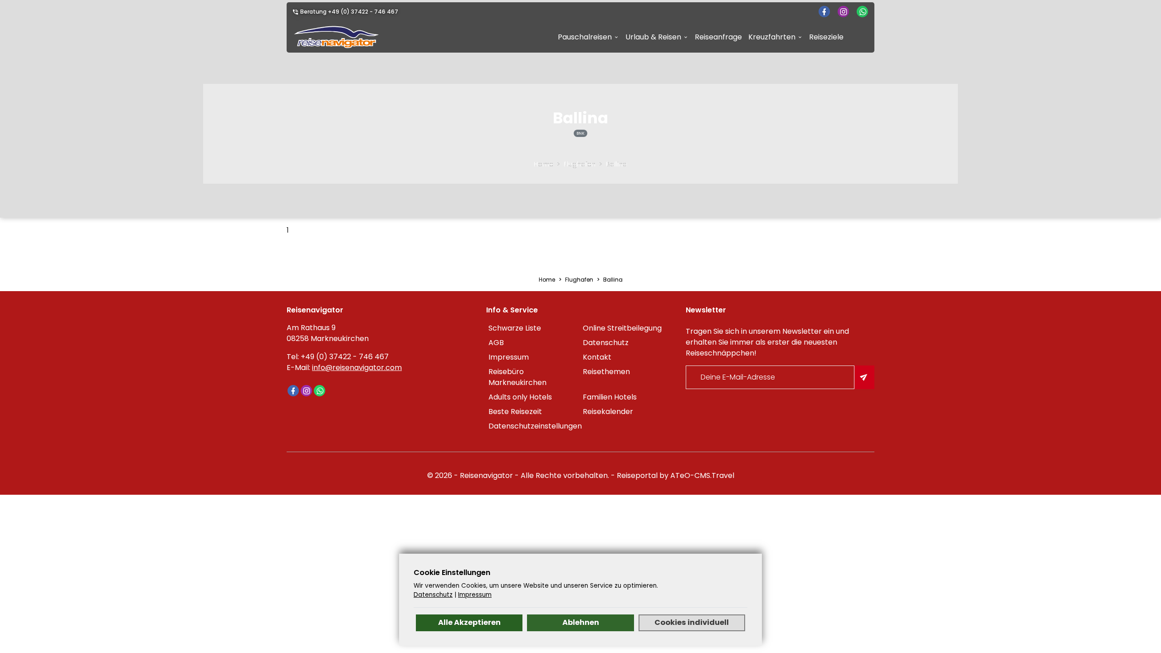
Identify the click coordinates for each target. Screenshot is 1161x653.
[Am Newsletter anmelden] (864, 377)
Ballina (616, 164)
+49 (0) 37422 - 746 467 (363, 11)
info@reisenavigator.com (357, 367)
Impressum (508, 357)
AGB (496, 342)
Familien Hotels (610, 397)
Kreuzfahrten (771, 37)
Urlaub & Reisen (653, 37)
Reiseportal (637, 475)
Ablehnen (580, 622)
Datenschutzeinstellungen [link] (534, 426)
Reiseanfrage (718, 37)
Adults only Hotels (520, 397)
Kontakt (597, 357)
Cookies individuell (691, 622)
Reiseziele (826, 37)
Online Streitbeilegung (622, 328)
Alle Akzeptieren (469, 622)
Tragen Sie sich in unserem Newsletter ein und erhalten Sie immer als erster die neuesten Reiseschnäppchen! (767, 342)
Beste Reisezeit (515, 411)
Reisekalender (608, 411)
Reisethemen (606, 371)
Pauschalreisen (585, 37)
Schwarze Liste (514, 328)
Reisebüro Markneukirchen (517, 377)
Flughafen (579, 164)
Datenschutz (606, 342)
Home (543, 164)
